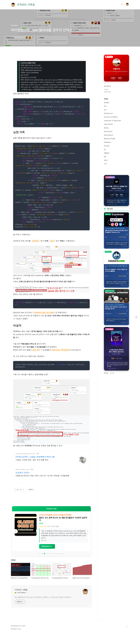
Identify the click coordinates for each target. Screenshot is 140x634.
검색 (122, 4)
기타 (105, 164)
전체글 (106, 99)
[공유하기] (20, 489)
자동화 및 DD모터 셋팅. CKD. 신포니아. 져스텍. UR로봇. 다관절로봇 (42, 475)
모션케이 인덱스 (22, 472)
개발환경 (106, 153)
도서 (105, 110)
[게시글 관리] (23, 489)
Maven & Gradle (109, 139)
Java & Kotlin (108, 124)
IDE (105, 157)
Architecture (108, 113)
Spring (106, 128)
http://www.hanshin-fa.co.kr (25, 453)
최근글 (106, 373)
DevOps (106, 146)
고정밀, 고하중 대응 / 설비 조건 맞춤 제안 (31, 460)
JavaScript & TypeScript (112, 120)
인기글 (112, 373)
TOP (127, 626)
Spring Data (108, 131)
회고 (105, 106)
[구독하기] (136, 317)
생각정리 (106, 102)
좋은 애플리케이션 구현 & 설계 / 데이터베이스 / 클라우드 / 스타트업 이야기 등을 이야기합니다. (43, 597)
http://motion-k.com (22, 469)
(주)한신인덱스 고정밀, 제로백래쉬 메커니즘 (35, 457)
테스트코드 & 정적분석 (111, 117)
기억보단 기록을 (26, 4)
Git (105, 149)
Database (107, 142)
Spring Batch (108, 135)
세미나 (106, 160)
